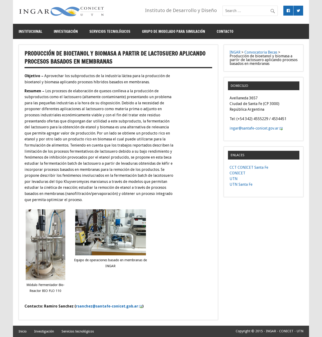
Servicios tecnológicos (109, 31)
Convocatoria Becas (260, 52)
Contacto (225, 31)
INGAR (235, 52)
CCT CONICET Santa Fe (249, 167)
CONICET (237, 173)
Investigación (66, 31)
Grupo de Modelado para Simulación (173, 31)
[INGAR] (62, 16)
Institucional (30, 31)
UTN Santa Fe (241, 184)
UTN (234, 179)
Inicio (23, 331)
